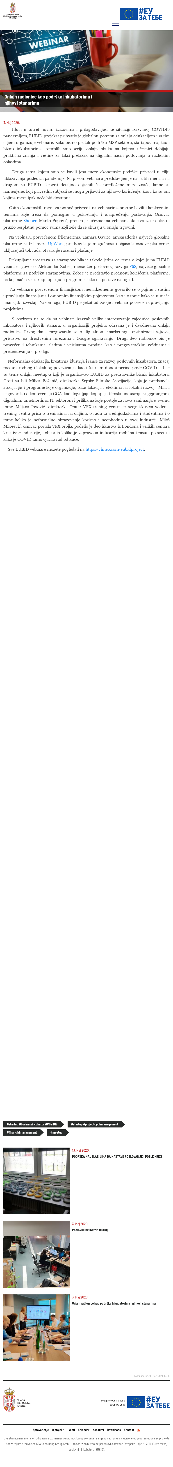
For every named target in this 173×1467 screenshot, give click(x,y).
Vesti (71, 1430)
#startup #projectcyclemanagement (94, 1124)
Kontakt (129, 1430)
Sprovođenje (41, 1430)
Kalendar (83, 1430)
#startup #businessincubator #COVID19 (32, 1124)
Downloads (114, 1430)
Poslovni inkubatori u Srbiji (90, 1230)
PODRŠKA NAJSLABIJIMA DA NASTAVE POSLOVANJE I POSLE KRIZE (117, 1156)
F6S (132, 266)
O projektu (58, 1430)
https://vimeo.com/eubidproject (115, 449)
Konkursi (98, 1430)
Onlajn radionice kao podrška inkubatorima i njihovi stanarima (114, 1303)
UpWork (56, 243)
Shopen (30, 220)
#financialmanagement (22, 1132)
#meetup (56, 1132)
